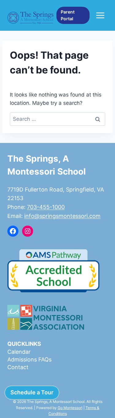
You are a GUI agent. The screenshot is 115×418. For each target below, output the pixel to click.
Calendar (19, 352)
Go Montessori (70, 407)
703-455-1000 (46, 207)
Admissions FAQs (29, 359)
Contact (18, 367)
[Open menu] (100, 15)
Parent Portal (68, 15)
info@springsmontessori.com (62, 216)
